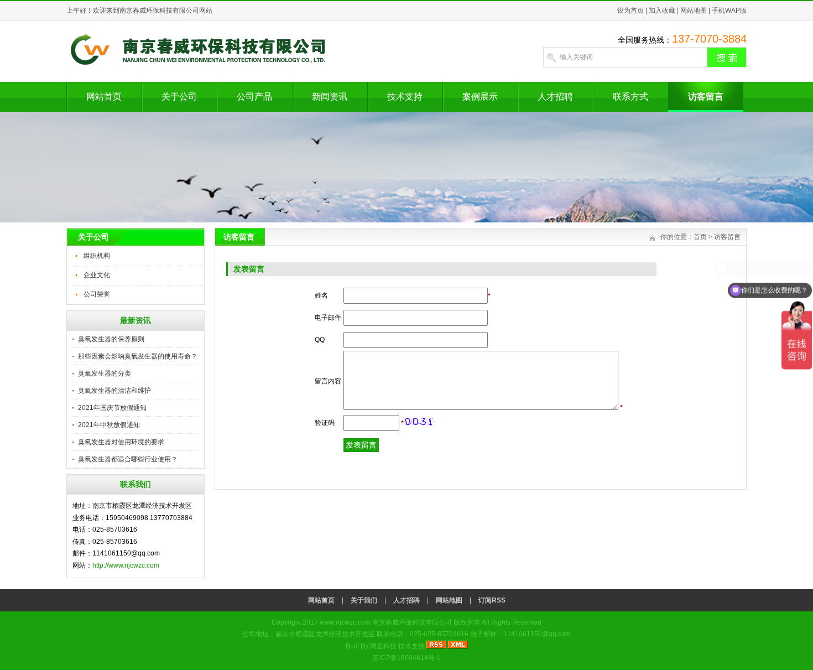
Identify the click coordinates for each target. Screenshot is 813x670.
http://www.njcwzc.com (125, 565)
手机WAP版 (729, 10)
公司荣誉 (97, 294)
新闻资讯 (329, 96)
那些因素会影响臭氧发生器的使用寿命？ (137, 356)
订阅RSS (491, 600)
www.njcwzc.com (345, 622)
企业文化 (97, 275)
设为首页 (630, 10)
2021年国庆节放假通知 (112, 408)
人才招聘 (555, 96)
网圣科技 (383, 646)
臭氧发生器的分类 (104, 373)
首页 (700, 237)
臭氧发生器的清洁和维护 (114, 390)
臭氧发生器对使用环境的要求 (121, 442)
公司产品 (254, 96)
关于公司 (179, 96)
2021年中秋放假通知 (109, 425)
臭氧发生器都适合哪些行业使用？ (128, 459)
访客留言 (705, 96)
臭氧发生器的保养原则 (111, 339)
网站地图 (693, 10)
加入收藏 (662, 10)
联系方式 (630, 96)
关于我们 (364, 600)
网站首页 (104, 96)
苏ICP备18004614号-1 (407, 658)
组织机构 (97, 255)
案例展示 (480, 96)
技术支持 (405, 96)
